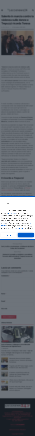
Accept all (26, 235)
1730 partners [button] (12, 213)
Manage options (9, 235)
